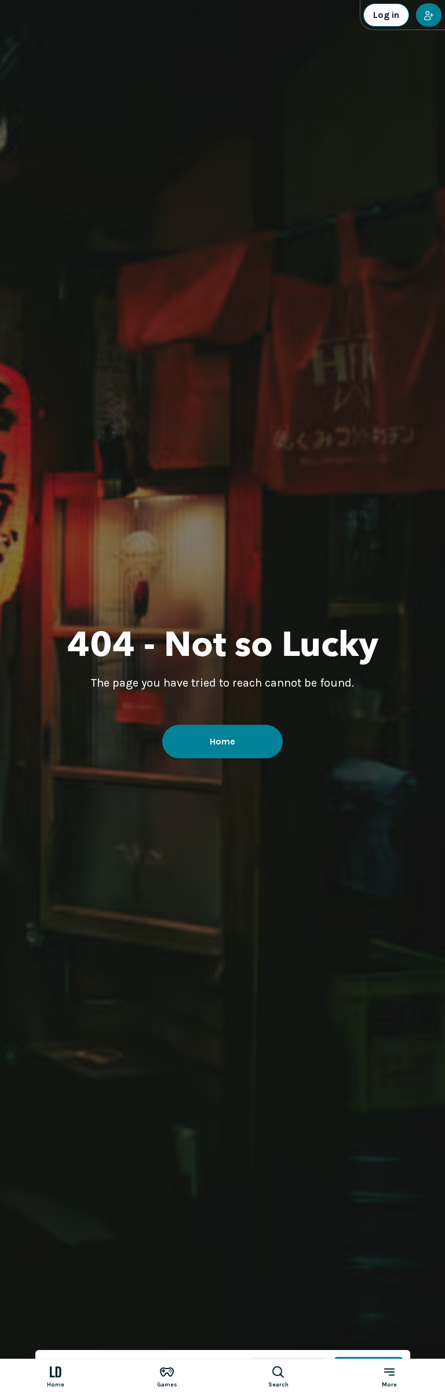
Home (222, 741)
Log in (386, 14)
